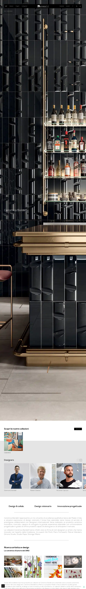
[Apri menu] (6, 6)
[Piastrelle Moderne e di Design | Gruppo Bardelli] (43, 6)
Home (5, 11)
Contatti (68, 6)
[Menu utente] (80, 6)
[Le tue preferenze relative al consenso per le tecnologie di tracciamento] (84, 587)
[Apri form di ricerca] (76, 6)
